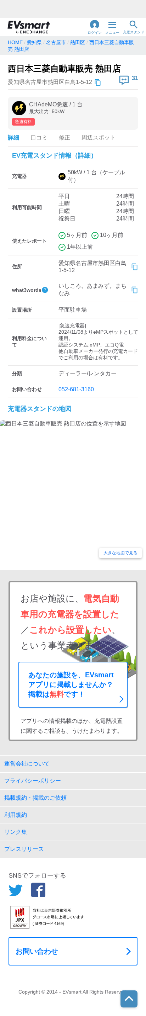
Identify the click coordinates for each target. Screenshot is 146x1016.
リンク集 (15, 832)
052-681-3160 (76, 389)
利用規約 (15, 815)
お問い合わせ (37, 951)
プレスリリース (24, 849)
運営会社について (27, 764)
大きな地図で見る (120, 552)
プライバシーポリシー (32, 781)
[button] (95, 27)
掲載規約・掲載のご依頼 (35, 798)
